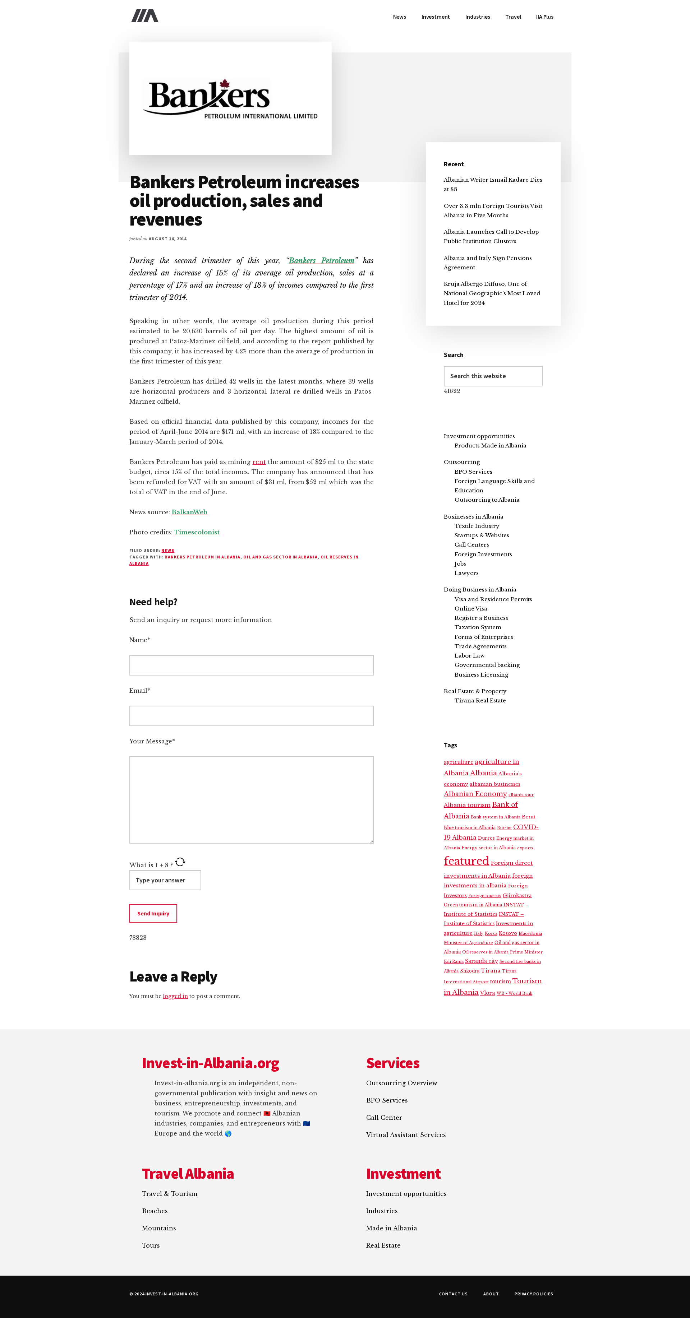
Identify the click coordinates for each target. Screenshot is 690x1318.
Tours (151, 1245)
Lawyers (467, 573)
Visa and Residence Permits (493, 599)
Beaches (155, 1211)
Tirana (491, 970)
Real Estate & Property (475, 691)
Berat (528, 817)
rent (259, 461)
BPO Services (473, 471)
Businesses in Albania (473, 516)
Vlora (487, 993)
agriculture (458, 762)
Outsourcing (462, 462)
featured (466, 861)
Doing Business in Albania (480, 589)
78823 (138, 937)
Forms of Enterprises (484, 637)
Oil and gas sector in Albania (280, 557)
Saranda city (481, 961)
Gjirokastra (517, 895)
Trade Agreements (481, 646)
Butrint (504, 827)
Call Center (384, 1117)
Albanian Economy (475, 794)
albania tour (521, 794)
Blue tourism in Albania (470, 827)
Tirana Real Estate (480, 700)
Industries (382, 1211)
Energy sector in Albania (488, 847)
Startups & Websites (482, 535)
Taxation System (478, 627)
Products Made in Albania (490, 445)
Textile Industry (477, 526)
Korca (491, 933)
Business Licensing (481, 674)
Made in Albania (391, 1228)
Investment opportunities (479, 436)
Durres (486, 838)
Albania (483, 773)
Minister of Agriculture (468, 942)
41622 (452, 390)
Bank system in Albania (495, 817)
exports (525, 847)
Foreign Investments (483, 554)
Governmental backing (487, 665)
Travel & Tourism (169, 1193)
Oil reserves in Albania (485, 952)
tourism (500, 982)
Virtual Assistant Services (406, 1134)
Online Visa (471, 608)
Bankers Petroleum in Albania (202, 557)
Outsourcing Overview (401, 1083)
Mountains (159, 1228)
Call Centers (472, 544)
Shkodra (469, 971)
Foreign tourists (484, 896)
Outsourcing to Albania (487, 499)
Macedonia (530, 933)
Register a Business (481, 617)
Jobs (460, 563)
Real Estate (383, 1245)
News (167, 550)
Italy (478, 933)
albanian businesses (495, 784)
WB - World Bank (514, 993)
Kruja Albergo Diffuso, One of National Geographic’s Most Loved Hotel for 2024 (492, 293)
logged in (175, 996)
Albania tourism (467, 805)
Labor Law (470, 655)
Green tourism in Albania (473, 905)
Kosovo (508, 933)
